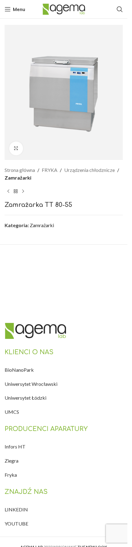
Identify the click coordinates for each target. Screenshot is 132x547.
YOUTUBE (16, 523)
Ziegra (11, 461)
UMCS (12, 412)
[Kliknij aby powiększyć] (16, 148)
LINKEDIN (16, 509)
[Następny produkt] (23, 191)
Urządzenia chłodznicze (89, 170)
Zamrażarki (18, 177)
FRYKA (49, 170)
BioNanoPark (19, 370)
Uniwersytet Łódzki (25, 398)
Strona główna (20, 170)
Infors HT (15, 446)
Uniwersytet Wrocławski (31, 384)
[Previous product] (8, 191)
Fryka (11, 475)
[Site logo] (63, 8)
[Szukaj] (120, 9)
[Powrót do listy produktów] (15, 191)
